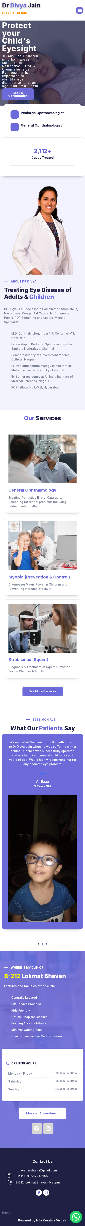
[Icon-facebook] (39, 1192)
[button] (79, 10)
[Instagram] (46, 1192)
